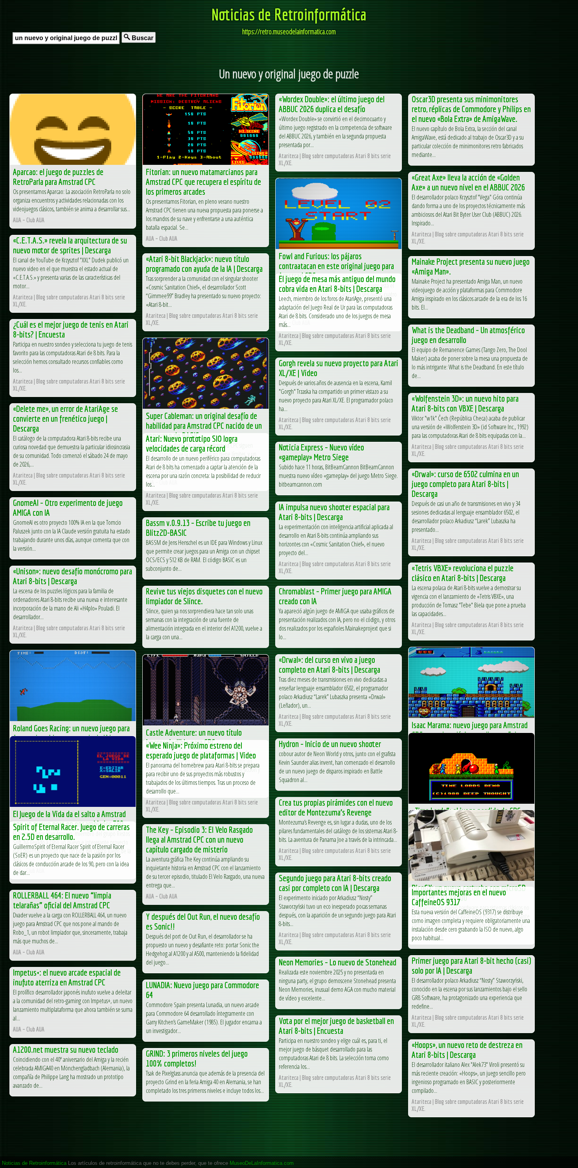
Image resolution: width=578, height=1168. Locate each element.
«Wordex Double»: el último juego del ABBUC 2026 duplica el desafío (332, 104)
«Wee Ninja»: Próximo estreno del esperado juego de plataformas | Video (201, 750)
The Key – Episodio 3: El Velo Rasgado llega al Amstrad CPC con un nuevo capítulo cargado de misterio (199, 839)
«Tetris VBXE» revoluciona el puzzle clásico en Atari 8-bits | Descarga (463, 573)
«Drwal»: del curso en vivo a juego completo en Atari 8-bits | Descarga (329, 664)
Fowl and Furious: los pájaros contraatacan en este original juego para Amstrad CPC (336, 265)
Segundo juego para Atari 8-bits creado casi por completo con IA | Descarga (335, 883)
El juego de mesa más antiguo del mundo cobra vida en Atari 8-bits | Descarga (337, 283)
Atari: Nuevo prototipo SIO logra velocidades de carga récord (191, 443)
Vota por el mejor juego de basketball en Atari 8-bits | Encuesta (336, 1025)
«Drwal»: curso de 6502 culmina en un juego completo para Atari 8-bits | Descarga (465, 483)
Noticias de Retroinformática (289, 14)
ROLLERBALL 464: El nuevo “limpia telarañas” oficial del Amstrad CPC (62, 900)
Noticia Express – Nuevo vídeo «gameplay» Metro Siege (321, 452)
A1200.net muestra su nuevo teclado (65, 1049)
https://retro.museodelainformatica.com (289, 31)
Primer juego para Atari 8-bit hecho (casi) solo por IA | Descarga (471, 965)
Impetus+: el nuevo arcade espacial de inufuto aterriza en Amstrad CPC (67, 977)
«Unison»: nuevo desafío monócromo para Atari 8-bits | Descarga (72, 576)
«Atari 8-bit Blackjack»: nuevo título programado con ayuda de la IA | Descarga (204, 263)
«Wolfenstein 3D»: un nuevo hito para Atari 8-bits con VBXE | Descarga (465, 403)
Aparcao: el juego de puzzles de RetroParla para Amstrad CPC (58, 176)
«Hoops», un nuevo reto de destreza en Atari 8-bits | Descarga (467, 1049)
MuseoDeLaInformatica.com (262, 1163)
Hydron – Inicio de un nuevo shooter (330, 744)
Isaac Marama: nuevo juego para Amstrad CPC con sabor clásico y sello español (470, 730)
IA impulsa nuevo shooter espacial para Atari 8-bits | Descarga (334, 512)
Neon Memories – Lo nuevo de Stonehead (337, 962)
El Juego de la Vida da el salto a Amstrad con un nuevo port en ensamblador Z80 (69, 818)
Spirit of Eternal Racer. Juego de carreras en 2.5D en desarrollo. (71, 831)
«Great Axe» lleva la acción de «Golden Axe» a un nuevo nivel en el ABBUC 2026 (468, 182)
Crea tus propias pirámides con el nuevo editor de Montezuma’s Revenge (336, 807)
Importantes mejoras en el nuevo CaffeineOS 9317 (459, 897)
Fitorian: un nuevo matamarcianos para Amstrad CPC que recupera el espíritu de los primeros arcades (203, 181)
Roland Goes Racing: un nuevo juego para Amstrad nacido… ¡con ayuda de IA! (71, 733)
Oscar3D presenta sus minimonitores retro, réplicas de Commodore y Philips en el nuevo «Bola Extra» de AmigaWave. (471, 109)
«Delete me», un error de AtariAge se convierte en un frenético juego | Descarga (65, 418)
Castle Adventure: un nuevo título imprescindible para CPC (194, 737)
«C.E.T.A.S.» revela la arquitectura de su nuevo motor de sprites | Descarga (70, 245)
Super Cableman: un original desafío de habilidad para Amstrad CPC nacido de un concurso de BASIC (204, 425)
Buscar (141, 38)
